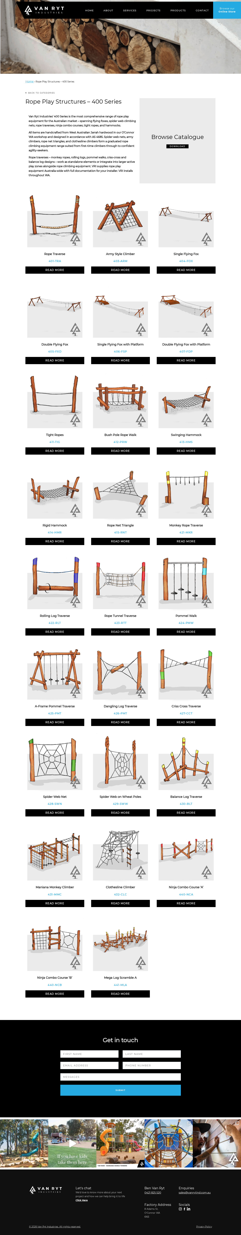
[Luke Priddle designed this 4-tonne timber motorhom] (217, 1143)
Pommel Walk (186, 616)
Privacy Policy (204, 1226)
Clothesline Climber (120, 887)
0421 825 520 (152, 1192)
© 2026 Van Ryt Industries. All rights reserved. (55, 1226)
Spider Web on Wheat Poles (120, 797)
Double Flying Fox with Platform (186, 344)
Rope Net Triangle (120, 525)
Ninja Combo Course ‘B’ (54, 978)
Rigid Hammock (55, 525)
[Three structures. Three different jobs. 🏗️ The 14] (120, 1143)
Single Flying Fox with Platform (120, 344)
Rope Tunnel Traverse (120, 616)
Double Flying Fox (54, 344)
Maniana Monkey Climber (55, 887)
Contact (202, 10)
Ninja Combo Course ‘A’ (186, 887)
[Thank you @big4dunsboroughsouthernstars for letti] (72, 1143)
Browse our (227, 10)
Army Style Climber (120, 254)
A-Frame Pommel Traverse (55, 706)
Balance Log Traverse (186, 797)
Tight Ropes (55, 435)
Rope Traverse (54, 254)
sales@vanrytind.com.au (195, 1192)
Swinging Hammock (186, 435)
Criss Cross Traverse (186, 706)
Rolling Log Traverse (55, 616)
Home (89, 10)
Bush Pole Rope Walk (120, 435)
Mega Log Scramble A (120, 978)
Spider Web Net (55, 797)
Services (130, 10)
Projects (153, 10)
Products (178, 10)
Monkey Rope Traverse (186, 525)
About (108, 10)
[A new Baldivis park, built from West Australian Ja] (24, 1143)
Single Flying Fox (186, 254)
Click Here (82, 1200)
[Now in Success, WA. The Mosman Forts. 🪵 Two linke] (169, 1143)
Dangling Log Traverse (120, 706)
